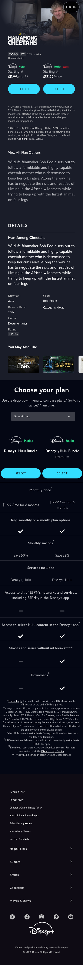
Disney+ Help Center (52, 751)
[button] (41, 848)
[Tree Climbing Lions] (23, 364)
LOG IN (71, 7)
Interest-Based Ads (19, 839)
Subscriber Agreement (21, 823)
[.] (12, 916)
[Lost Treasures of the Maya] (58, 364)
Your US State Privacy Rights (24, 815)
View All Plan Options (24, 153)
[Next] (75, 363)
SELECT (24, 89)
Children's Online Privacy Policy (26, 807)
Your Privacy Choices (20, 831)
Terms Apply (15, 701)
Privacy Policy (16, 799)
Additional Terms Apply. (30, 138)
